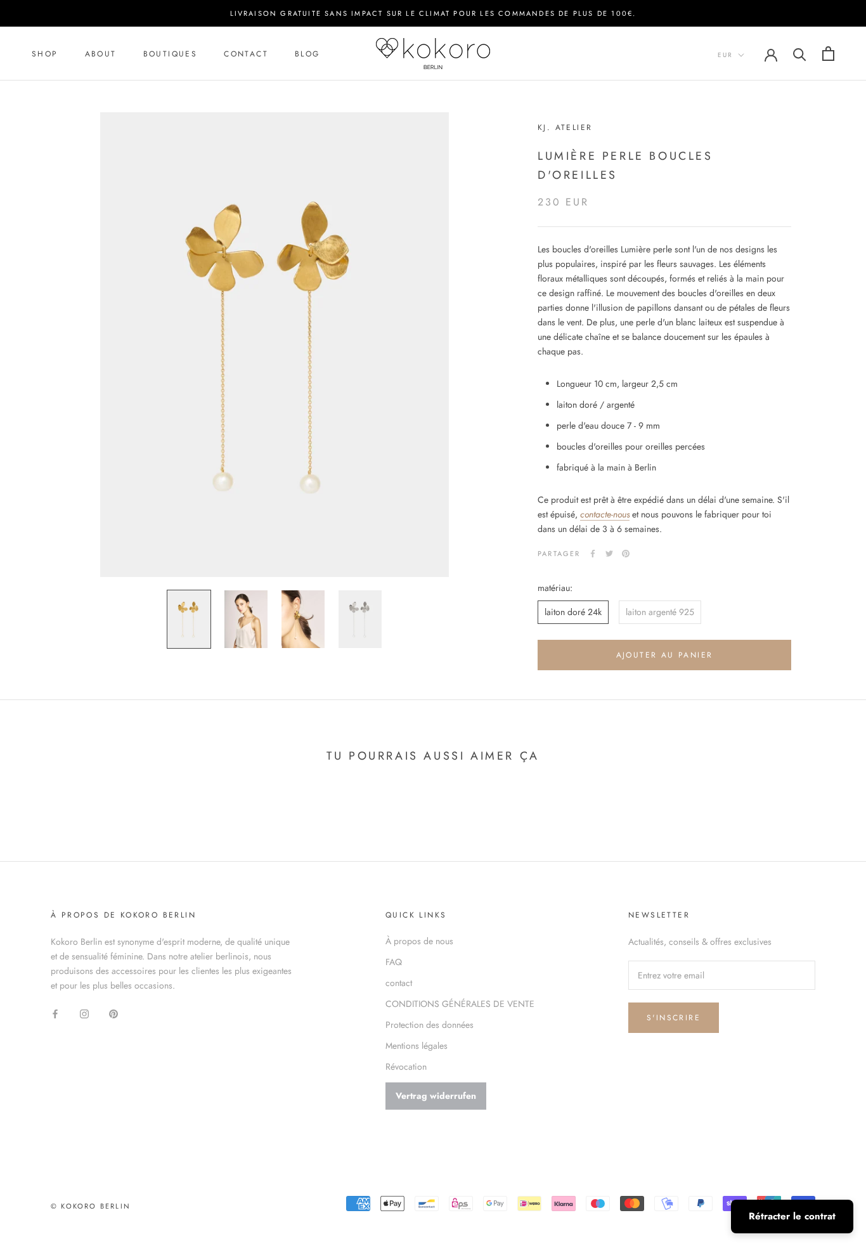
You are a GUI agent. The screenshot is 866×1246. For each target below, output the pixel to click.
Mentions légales (416, 1045)
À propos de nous (419, 941)
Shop (45, 54)
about (101, 54)
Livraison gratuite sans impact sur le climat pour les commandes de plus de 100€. (433, 13)
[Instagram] (84, 1013)
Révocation (406, 1066)
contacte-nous (605, 514)
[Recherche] (799, 53)
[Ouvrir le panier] (828, 53)
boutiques (170, 54)
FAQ (393, 962)
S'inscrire (674, 1017)
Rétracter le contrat (792, 1216)
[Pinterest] (626, 553)
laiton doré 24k (573, 612)
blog (307, 54)
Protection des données (429, 1024)
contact (246, 54)
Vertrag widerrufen (436, 1095)
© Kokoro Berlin (91, 1206)
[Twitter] (609, 553)
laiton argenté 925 (660, 612)
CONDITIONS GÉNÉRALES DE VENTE (459, 1003)
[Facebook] (593, 553)
